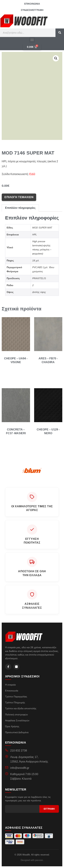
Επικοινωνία (11, 690)
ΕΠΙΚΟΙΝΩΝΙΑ (32, 3)
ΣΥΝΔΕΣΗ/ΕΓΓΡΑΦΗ (32, 10)
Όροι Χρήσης (12, 726)
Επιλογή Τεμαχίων (18, 197)
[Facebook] (8, 667)
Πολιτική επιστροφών (16, 714)
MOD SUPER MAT (42, 227)
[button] (32, 40)
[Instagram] (16, 667)
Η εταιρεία (10, 684)
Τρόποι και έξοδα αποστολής (20, 708)
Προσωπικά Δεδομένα (17, 732)
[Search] (59, 32)
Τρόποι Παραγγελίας (16, 696)
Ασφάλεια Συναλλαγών (17, 720)
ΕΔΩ (32, 174)
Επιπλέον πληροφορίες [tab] (20, 207)
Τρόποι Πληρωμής (15, 702)
